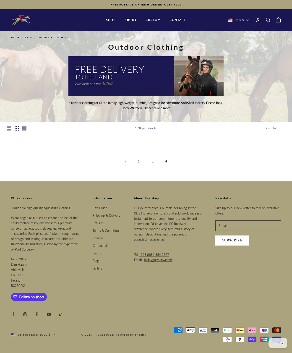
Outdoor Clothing (53, 37)
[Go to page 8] (125, 162)
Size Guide (100, 208)
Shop (29, 37)
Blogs (96, 261)
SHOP (111, 20)
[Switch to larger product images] (9, 128)
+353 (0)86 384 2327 (154, 254)
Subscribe (232, 240)
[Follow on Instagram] (25, 314)
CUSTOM (153, 20)
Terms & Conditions (106, 231)
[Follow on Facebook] (13, 314)
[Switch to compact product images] (24, 128)
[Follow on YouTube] (49, 314)
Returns (98, 223)
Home (15, 37)
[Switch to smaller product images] (17, 128)
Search (97, 253)
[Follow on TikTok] (60, 314)
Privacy (98, 238)
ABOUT (131, 20)
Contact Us (100, 246)
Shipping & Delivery (106, 215)
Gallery (97, 268)
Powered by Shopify (131, 334)
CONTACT (178, 20)
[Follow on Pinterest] (37, 314)
